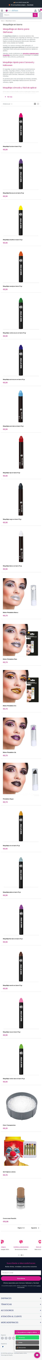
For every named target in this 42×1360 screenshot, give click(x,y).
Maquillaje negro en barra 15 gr (12, 519)
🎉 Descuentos (21, 1347)
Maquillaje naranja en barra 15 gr (12, 286)
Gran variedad (21, 1247)
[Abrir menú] (2, 10)
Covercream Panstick (9, 1218)
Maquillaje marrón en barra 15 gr (12, 985)
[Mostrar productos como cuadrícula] (35, 104)
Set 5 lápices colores (9, 1172)
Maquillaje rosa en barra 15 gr (11, 1032)
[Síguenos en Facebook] (2, 1338)
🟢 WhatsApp (21, 1337)
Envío (40, 1247)
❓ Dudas (19, 1342)
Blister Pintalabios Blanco (10, 612)
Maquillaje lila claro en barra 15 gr (13, 938)
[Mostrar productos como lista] (38, 104)
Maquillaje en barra (11, 20)
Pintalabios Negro (8, 799)
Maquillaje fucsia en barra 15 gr (12, 146)
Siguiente (34, 1228)
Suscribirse (21, 1278)
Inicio (2, 20)
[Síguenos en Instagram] (6, 1338)
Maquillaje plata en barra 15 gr (12, 892)
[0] (39, 10)
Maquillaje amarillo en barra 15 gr (12, 239)
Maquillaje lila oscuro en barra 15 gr (13, 193)
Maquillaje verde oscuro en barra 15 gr (14, 333)
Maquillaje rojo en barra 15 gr (11, 472)
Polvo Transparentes (9, 1125)
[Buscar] (35, 15)
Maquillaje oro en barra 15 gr (11, 845)
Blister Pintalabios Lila (9, 752)
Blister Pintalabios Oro (9, 705)
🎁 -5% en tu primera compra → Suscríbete (21, 5)
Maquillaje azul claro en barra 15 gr (13, 426)
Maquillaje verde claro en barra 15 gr (14, 1078)
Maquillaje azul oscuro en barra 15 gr (14, 379)
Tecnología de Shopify (7, 1355)
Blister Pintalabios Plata (10, 659)
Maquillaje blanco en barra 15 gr (12, 566)
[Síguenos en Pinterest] (9, 1338)
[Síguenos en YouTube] (13, 1338)
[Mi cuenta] (35, 11)
